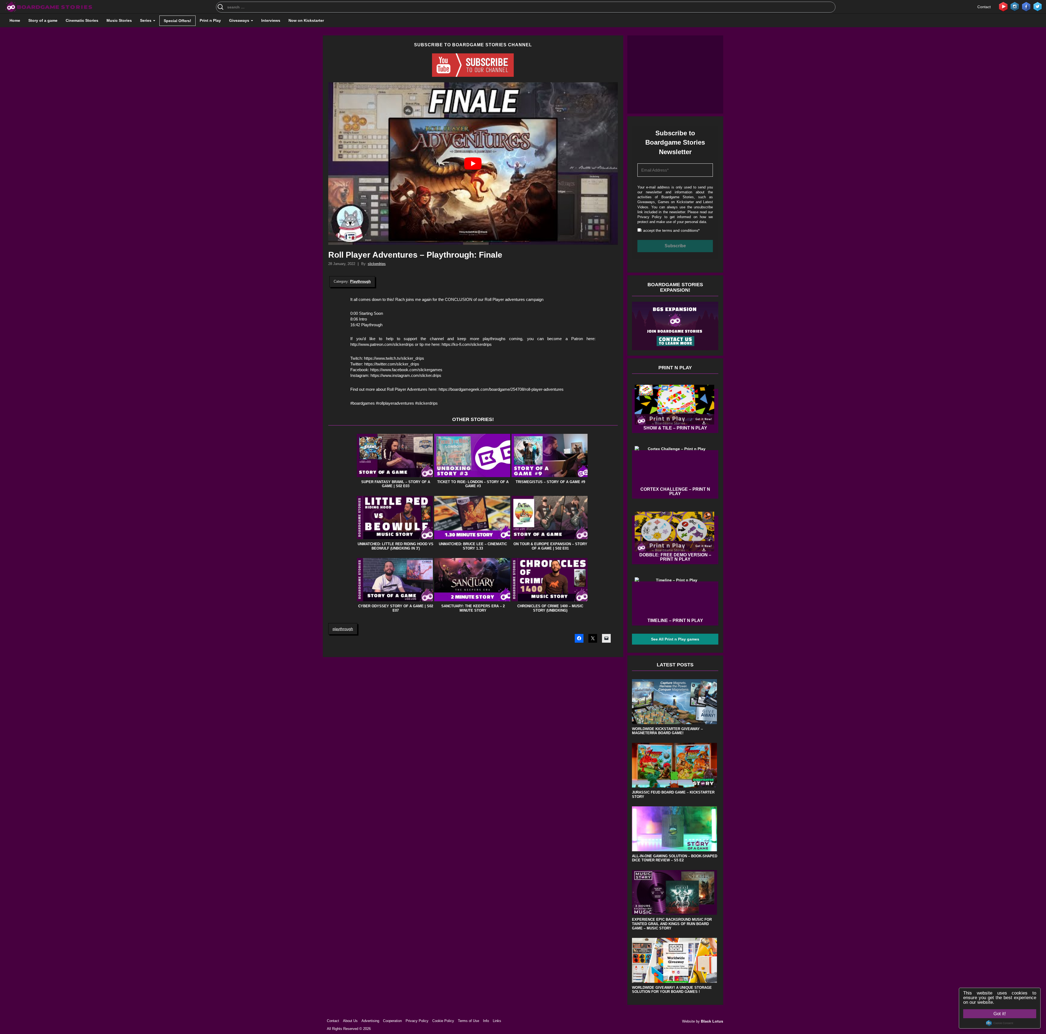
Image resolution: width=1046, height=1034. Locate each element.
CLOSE (724, 31)
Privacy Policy (483, 329)
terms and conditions (474, 337)
